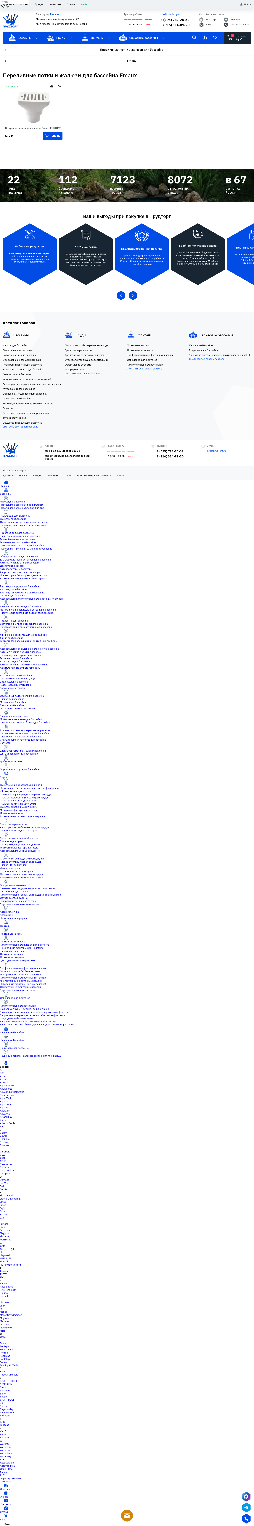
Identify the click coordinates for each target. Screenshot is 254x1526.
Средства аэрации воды (14, 824)
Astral (3, 1120)
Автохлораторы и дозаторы (16, 569)
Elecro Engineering (10, 1198)
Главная (4, 486)
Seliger (4, 1396)
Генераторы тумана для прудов (18, 901)
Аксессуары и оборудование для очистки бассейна (29, 648)
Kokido (4, 1293)
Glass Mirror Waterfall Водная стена (20, 971)
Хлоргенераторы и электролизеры (20, 572)
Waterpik (5, 1450)
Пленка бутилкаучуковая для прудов (20, 861)
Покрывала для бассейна (14, 1048)
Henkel (4, 1261)
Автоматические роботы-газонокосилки (23, 664)
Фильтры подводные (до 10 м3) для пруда (24, 797)
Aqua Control (7, 1085)
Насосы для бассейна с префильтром (21, 504)
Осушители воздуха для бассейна (19, 769)
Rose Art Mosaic (9, 1374)
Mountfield (6, 1327)
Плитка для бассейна (12, 705)
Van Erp (4, 1431)
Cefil (2, 1158)
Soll (2, 1403)
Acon (3, 1076)
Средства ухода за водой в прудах (20, 838)
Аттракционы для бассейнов (16, 675)
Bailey (3, 1132)
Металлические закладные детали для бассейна (28, 609)
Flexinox (4, 1236)
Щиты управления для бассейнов (19, 753)
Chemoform (6, 1164)
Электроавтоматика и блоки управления (23, 750)
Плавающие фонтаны (12, 951)
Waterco (5, 1443)
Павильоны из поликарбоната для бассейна (25, 722)
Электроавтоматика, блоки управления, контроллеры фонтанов (37, 1024)
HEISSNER (5, 1258)
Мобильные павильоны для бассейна (21, 719)
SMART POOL (7, 1399)
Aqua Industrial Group (12, 1091)
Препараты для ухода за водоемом (20, 844)
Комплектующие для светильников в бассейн (26, 627)
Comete (4, 1167)
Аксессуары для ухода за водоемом (20, 850)
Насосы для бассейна (12, 501)
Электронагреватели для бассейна (20, 536)
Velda (3, 1434)
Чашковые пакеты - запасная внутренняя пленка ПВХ (30, 1055)
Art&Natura (6, 1117)
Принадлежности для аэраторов (18, 830)
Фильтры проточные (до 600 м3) (18, 803)
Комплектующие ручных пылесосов (20, 655)
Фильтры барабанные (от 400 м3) (19, 806)
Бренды (37, 475)
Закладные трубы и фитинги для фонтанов (24, 1009)
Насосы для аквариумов (14, 918)
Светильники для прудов (14, 891)
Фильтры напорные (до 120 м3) (18, 800)
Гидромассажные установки (16, 684)
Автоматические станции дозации (19, 562)
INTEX (3, 1274)
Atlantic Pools (7, 1123)
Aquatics (5, 1110)
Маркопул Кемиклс (11, 1478)
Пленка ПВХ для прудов (13, 865)
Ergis (2, 1208)
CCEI (2, 1154)
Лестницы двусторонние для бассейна (22, 592)
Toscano (4, 1424)
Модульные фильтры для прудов (18, 810)
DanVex (4, 1183)
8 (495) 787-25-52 (174, 20)
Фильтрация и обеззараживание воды (22, 785)
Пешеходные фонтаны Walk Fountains (22, 947)
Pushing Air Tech (9, 1365)
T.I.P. (2, 1421)
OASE (3, 1336)
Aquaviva (5, 1113)
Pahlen (3, 1343)
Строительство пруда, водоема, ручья (22, 858)
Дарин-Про (6, 1469)
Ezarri (3, 1217)
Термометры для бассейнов (16, 658)
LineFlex (4, 1302)
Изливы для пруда (10, 868)
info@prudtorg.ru (170, 14)
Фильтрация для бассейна (15, 515)
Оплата (23, 475)
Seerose (5, 1390)
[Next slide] (133, 296)
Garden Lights (7, 1249)
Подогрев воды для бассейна (17, 532)
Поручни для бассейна (12, 595)
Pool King (5, 1355)
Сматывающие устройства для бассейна (23, 739)
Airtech (4, 1082)
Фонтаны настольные (12, 957)
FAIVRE (4, 1227)
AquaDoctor (6, 1104)
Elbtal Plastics (7, 1195)
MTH (2, 1330)
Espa (2, 1211)
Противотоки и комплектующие (18, 678)
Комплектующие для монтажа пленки (21, 877)
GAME (3, 1246)
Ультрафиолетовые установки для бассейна (25, 559)
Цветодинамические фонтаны (17, 960)
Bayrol (3, 1135)
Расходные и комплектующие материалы (23, 578)
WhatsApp (211, 19)
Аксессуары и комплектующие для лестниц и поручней (31, 598)
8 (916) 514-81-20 (174, 25)
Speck (3, 1406)
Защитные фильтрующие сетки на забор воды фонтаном (32, 1015)
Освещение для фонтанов (15, 998)
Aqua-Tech (6, 1098)
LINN (2, 1305)
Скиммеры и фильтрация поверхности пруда (25, 794)
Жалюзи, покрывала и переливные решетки (25, 730)
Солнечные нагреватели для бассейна (22, 545)
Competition (7, 1170)
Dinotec (4, 1189)
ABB (2, 1073)
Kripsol (4, 1296)
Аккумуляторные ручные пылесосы (20, 667)
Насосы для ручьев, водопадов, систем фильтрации (29, 788)
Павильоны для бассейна (14, 716)
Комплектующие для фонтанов (18, 1005)
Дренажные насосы (11, 813)
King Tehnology (8, 1289)
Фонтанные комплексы (13, 941)
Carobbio (5, 1151)
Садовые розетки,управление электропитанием (28, 888)
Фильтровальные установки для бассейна (24, 522)
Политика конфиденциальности (94, 475)
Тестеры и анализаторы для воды (19, 847)
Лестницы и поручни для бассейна (19, 586)
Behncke (5, 1139)
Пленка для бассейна (12, 699)
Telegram (235, 19)
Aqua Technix (7, 1095)
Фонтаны (5, 926)
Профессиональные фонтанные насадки (23, 968)
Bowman (4, 1145)
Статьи (67, 475)
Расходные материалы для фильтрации (22, 816)
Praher (3, 1362)
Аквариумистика (9, 911)
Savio (3, 1387)
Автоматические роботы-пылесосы (20, 652)
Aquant (4, 1107)
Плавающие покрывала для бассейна (21, 736)
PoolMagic (5, 1359)
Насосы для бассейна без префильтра (22, 508)
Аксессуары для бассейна (15, 661)
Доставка (8, 475)
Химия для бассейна (11, 638)
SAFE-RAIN (6, 1384)
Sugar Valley (6, 1409)
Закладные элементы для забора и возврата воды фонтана (34, 1012)
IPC (2, 1277)
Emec (3, 1205)
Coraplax (5, 1173)
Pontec (4, 1352)
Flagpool (4, 1233)
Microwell (5, 1324)
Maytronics (6, 1318)
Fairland (4, 1223)
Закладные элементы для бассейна (20, 606)
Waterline (5, 1447)
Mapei (3, 1311)
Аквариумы (6, 915)
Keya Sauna (6, 1286)
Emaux (3, 1201)
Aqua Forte (6, 1088)
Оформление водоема (13, 885)
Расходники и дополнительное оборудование (26, 548)
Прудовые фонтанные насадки (17, 990)
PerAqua (4, 1346)
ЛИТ (2, 1475)
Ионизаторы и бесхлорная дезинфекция (23, 575)
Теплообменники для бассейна (17, 539)
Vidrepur (5, 1437)
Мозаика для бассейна (13, 702)
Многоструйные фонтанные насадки (21, 980)
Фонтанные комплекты (13, 954)
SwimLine (5, 1415)
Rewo (3, 1371)
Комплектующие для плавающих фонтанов (24, 944)
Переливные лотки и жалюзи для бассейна (131, 50)
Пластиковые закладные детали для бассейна (26, 612)
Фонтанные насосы (11, 933)
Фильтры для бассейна (13, 519)
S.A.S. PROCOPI (8, 1381)
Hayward (5, 1255)
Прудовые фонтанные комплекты (19, 904)
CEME (3, 1161)
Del (2, 1186)
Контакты (53, 475)
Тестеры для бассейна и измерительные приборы (28, 641)
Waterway (5, 1456)
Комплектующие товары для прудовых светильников (30, 894)
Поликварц (6, 1481)
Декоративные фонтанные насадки (20, 974)
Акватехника (7, 1465)
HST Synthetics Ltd (10, 1264)
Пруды (3, 777)
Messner (5, 1321)
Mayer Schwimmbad (11, 1315)
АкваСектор (7, 1462)
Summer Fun (7, 1412)
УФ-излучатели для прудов (15, 791)
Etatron (4, 1214)
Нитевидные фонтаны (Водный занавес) (23, 984)
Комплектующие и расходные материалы (24, 525)
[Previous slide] (121, 296)
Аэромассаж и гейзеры (13, 688)
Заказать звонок (239, 24)
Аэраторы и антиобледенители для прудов (24, 827)
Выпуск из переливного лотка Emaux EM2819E (33, 128)
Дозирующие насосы (12, 565)
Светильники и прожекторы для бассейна (24, 623)
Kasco (3, 1283)
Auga (2, 1126)
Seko (3, 1393)
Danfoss (4, 1179)
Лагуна (3, 1472)
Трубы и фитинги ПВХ (12, 761)
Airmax (4, 1079)
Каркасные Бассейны (12, 1040)
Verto (120, 475)
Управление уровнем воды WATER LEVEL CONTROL (28, 1021)
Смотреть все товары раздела (20, 426)
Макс (208, 24)
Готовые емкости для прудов (16, 871)
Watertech (6, 1453)
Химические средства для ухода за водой (24, 634)
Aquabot (4, 1101)
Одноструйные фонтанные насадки (20, 987)
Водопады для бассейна (14, 681)
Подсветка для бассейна (14, 620)
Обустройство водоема (14, 897)
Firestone (5, 1230)
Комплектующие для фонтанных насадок (23, 977)
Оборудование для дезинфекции (19, 556)
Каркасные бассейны (12, 1032)
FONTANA (5, 1239)
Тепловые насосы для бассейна (18, 542)
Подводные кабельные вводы (17, 1018)
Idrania (4, 1271)
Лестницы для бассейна (13, 589)
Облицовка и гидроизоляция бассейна (22, 695)
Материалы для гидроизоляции (18, 708)
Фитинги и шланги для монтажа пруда (21, 874)
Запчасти (5, 742)
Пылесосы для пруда (12, 841)
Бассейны (5, 493)
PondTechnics (7, 1349)
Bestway (4, 1142)
